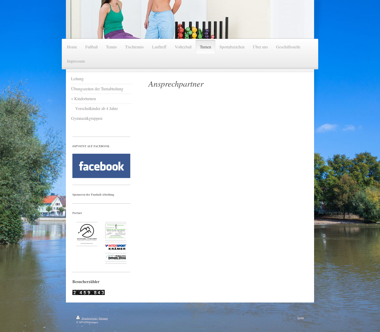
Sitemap (103, 318)
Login (301, 317)
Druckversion (89, 318)
